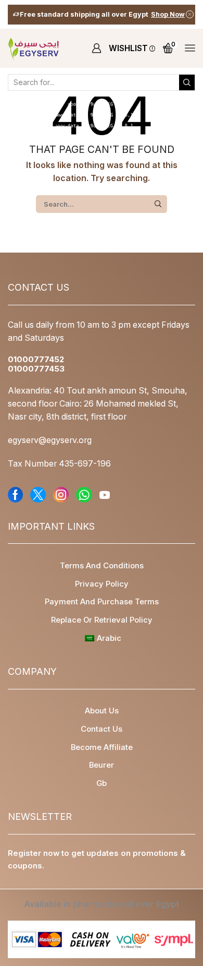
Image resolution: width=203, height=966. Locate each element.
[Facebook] (15, 495)
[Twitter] (38, 495)
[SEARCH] (158, 204)
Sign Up (159, 14)
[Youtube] (104, 495)
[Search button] (187, 82)
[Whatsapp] (84, 495)
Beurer (101, 765)
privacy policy (102, 584)
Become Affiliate (102, 747)
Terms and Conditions (102, 565)
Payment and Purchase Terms (102, 601)
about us (102, 710)
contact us (101, 729)
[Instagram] (61, 495)
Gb (101, 783)
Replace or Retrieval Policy (102, 620)
